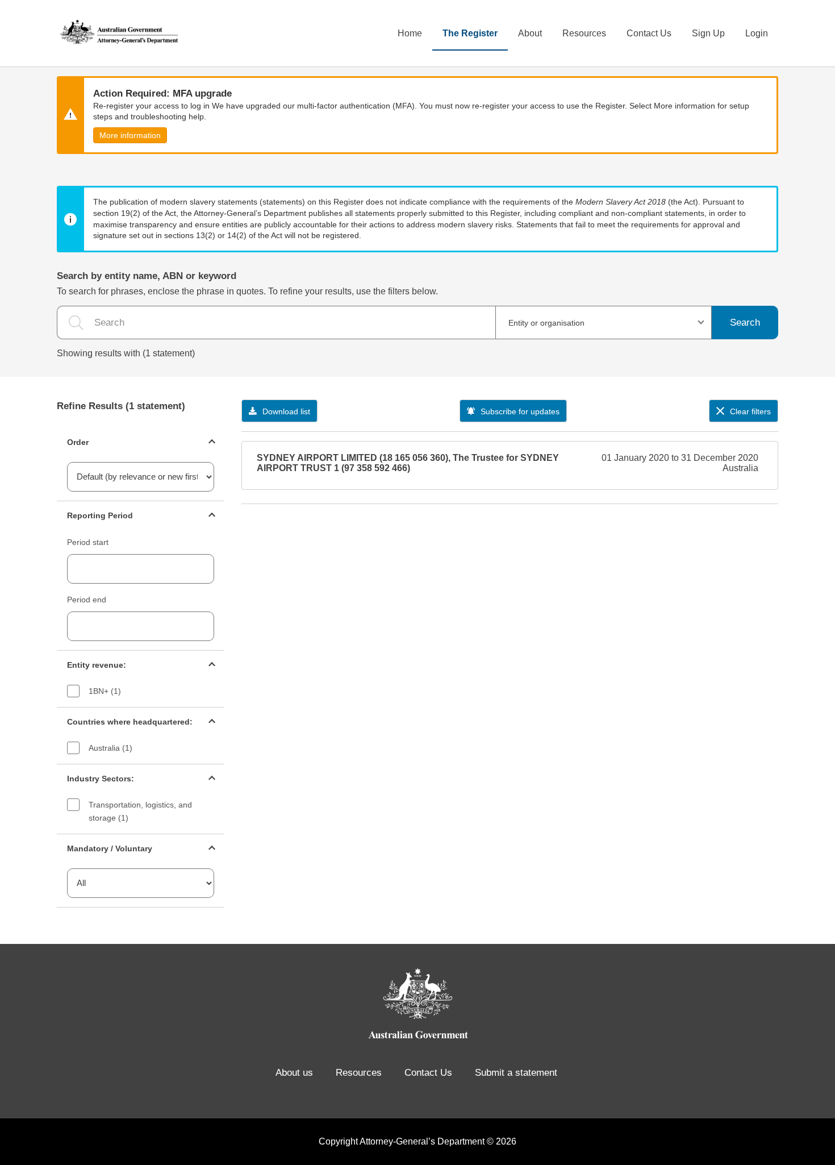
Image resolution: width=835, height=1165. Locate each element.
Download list (286, 411)
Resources (584, 33)
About (530, 33)
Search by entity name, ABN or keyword (146, 276)
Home (410, 33)
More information (130, 135)
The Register (470, 33)
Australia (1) (110, 747)
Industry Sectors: (100, 778)
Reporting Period (100, 515)
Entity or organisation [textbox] (546, 322)
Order (78, 442)
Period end (86, 599)
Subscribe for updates (520, 411)
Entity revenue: (96, 664)
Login (756, 33)
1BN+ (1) (105, 691)
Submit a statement (516, 1072)
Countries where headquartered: (130, 721)
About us (294, 1072)
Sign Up (708, 33)
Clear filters (750, 411)
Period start (87, 542)
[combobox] (603, 322)
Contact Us (649, 33)
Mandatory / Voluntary (109, 848)
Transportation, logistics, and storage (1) (140, 811)
